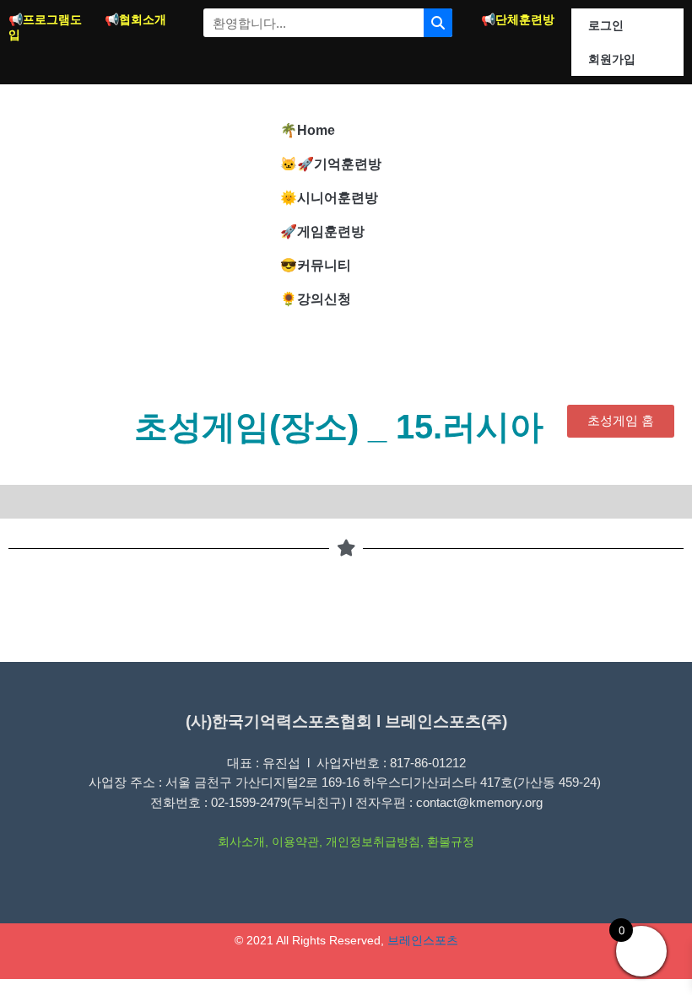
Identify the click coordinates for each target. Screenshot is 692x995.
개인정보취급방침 (373, 842)
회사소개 (241, 842)
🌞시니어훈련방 (329, 198)
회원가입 (611, 59)
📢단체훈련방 (517, 19)
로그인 (606, 25)
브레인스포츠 (422, 940)
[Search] (438, 22)
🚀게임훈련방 (322, 231)
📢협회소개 (135, 19)
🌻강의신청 (315, 299)
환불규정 (450, 842)
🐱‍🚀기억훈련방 (330, 164)
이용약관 (295, 842)
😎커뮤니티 (315, 265)
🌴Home (307, 130)
